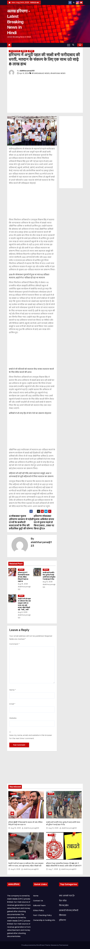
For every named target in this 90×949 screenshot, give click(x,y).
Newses (54, 945)
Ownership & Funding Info (44, 920)
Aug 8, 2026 (22, 612)
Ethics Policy (38, 910)
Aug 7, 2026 (53, 869)
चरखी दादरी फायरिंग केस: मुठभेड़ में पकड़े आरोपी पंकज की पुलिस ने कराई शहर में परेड (49, 576)
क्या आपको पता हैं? (14, 51)
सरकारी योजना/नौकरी (68, 910)
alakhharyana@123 (27, 71)
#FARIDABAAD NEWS (41, 73)
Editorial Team (39, 905)
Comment (14, 644)
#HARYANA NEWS (57, 73)
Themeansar (63, 945)
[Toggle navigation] (68, 45)
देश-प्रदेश (63, 900)
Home (35, 895)
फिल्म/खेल (63, 905)
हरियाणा (31, 51)
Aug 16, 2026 (23, 584)
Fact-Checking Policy (42, 915)
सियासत (24, 51)
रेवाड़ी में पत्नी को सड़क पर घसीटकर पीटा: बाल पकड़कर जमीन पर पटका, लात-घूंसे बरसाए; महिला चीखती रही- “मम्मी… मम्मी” (24, 604)
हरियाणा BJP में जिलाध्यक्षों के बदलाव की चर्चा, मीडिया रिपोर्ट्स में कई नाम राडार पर (23, 577)
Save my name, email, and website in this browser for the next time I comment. (30, 737)
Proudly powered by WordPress (33, 945)
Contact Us (38, 900)
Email (12, 704)
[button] (73, 44)
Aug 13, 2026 (48, 582)
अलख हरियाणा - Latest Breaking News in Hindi (18, 22)
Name (12, 690)
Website (12, 718)
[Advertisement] (45, 94)
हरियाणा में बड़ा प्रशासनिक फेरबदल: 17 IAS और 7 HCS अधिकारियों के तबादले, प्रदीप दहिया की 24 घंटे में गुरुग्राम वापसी (63, 865)
